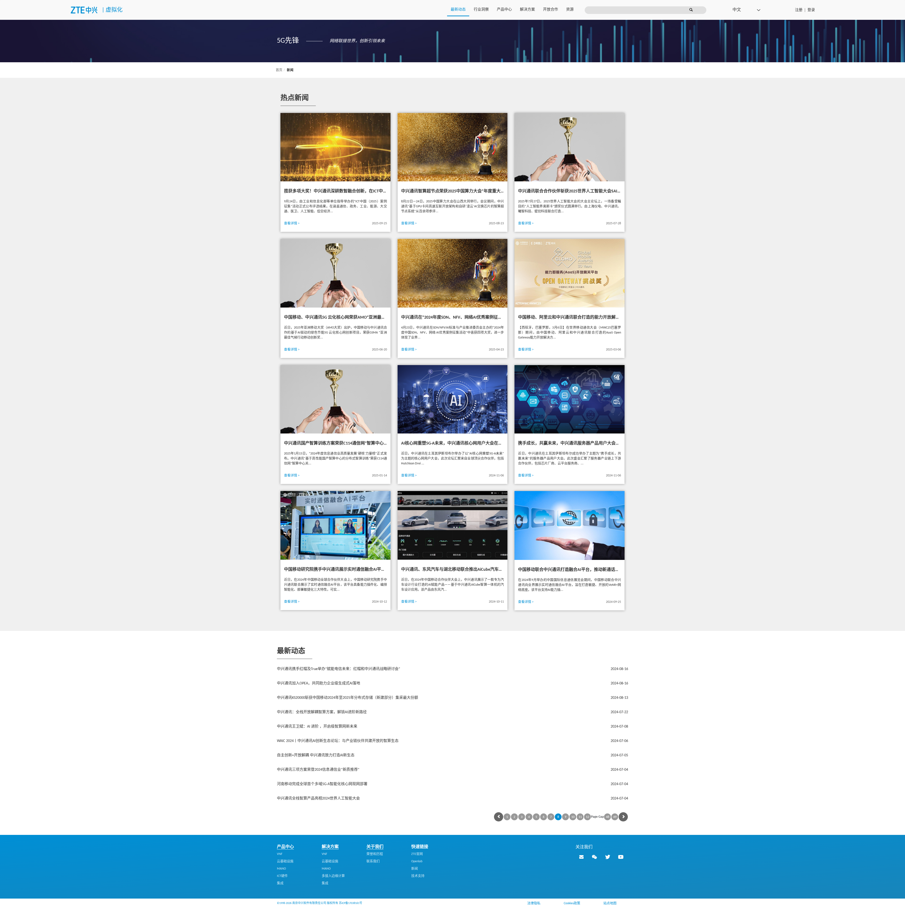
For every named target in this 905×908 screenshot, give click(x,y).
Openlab (416, 861)
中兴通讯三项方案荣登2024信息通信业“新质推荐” (452, 770)
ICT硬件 (282, 876)
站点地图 (610, 903)
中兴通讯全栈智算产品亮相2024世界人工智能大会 (452, 798)
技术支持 (417, 876)
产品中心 (504, 10)
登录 (811, 10)
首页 (279, 70)
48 (607, 817)
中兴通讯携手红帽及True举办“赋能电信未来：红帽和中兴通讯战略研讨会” (452, 669)
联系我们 (373, 861)
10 (573, 817)
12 (587, 817)
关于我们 (374, 847)
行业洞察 (481, 10)
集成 (280, 883)
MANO (281, 869)
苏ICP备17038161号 (350, 903)
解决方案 (527, 10)
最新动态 (458, 10)
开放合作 (550, 10)
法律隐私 (533, 903)
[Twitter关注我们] (607, 856)
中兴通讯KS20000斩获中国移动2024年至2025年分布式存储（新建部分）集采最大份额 (452, 698)
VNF (279, 854)
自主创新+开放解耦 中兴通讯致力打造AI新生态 (452, 755)
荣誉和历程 (374, 854)
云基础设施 (285, 861)
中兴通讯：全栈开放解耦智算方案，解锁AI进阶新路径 (452, 712)
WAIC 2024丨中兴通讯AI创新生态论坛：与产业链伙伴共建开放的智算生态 (452, 741)
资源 (570, 10)
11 (580, 817)
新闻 (414, 869)
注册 (798, 10)
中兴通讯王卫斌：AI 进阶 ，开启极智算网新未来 (452, 727)
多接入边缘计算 (333, 876)
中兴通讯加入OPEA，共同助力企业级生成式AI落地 (452, 683)
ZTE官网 (417, 854)
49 (615, 817)
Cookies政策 (572, 903)
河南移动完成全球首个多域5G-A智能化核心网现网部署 (452, 784)
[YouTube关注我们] (620, 856)
